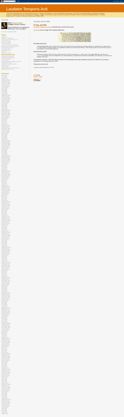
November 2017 (6, 280)
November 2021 (6, 341)
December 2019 (6, 312)
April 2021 (4, 332)
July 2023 (4, 366)
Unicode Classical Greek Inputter (10, 67)
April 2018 (4, 286)
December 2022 (6, 357)
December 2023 (6, 373)
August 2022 (5, 352)
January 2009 (5, 146)
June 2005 (4, 91)
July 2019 (4, 305)
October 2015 (5, 248)
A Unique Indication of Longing (42, 27)
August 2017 (5, 276)
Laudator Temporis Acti (26, 9)
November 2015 (6, 250)
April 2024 (4, 378)
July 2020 (4, 321)
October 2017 (5, 279)
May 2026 (4, 409)
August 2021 (5, 337)
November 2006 (6, 113)
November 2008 (6, 143)
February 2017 (6, 269)
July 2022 (4, 351)
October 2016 (5, 264)
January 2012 (5, 191)
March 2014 (5, 224)
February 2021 (6, 330)
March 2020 (5, 316)
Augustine (4, 36)
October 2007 (5, 127)
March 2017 (5, 270)
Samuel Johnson (6, 40)
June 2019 (4, 304)
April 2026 (4, 408)
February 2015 (6, 238)
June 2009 (4, 152)
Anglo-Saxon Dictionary (8, 56)
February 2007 (6, 117)
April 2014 (4, 226)
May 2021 (4, 333)
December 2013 (6, 221)
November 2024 (6, 387)
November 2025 (6, 402)
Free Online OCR (6, 59)
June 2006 (4, 107)
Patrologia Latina (6, 50)
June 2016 (4, 259)
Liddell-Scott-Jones (7, 62)
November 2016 (6, 265)
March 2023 (5, 361)
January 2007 (5, 115)
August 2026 (5, 413)
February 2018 (6, 284)
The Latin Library (6, 43)
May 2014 (4, 227)
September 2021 (6, 338)
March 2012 (5, 194)
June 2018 (4, 289)
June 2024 (4, 380)
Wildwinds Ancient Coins (8, 69)
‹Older (40, 76)
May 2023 (4, 364)
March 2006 (5, 103)
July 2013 (4, 214)
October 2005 (5, 96)
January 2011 (5, 176)
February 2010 (6, 162)
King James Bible (6, 42)
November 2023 (6, 371)
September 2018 (6, 293)
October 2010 (5, 172)
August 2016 (5, 261)
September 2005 (6, 95)
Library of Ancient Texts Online (10, 45)
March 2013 (5, 209)
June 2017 (4, 274)
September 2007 (6, 126)
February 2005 (6, 86)
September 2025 (6, 399)
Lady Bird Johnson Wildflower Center (11, 61)
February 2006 (6, 101)
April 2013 (4, 210)
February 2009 (6, 147)
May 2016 (4, 257)
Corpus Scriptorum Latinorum (9, 39)
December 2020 (6, 327)
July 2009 (4, 153)
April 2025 (4, 393)
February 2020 (6, 314)
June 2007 (4, 122)
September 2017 (6, 278)
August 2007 (5, 124)
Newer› (35, 76)
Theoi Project (5, 66)
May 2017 (4, 273)
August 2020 (5, 322)
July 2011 (4, 184)
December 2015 (6, 251)
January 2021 (5, 328)
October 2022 (5, 355)
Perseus (4, 51)
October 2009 (5, 157)
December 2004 (6, 84)
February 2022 (6, 345)
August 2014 (5, 231)
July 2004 (4, 77)
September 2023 (6, 369)
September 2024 (6, 384)
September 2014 (6, 232)
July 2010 (4, 169)
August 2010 (5, 170)
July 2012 (4, 199)
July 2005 (4, 93)
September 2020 (6, 323)
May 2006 (4, 105)
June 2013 (4, 213)
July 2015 (4, 245)
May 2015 (4, 242)
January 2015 (5, 237)
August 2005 (5, 94)
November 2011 (6, 189)
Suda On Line (5, 65)
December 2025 (6, 403)
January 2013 (5, 207)
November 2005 (6, 98)
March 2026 (5, 407)
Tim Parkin (36, 30)
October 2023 (5, 370)
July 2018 (4, 290)
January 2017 (5, 267)
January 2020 (5, 313)
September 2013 (6, 217)
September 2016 (6, 262)
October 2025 (5, 401)
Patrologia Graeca (6, 49)
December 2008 (6, 145)
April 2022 (4, 347)
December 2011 (6, 190)
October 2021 (5, 340)
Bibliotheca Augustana (7, 38)
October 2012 (5, 203)
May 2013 (4, 212)
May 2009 (4, 151)
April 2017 (4, 271)
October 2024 (5, 385)
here (79, 54)
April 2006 (4, 104)
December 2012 (6, 205)
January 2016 (5, 252)
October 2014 (5, 233)
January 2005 (5, 85)
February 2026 (6, 406)
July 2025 (4, 397)
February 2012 (6, 193)
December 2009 (6, 160)
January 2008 (5, 131)
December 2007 (6, 129)
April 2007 (4, 119)
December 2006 (6, 114)
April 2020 (4, 317)
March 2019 (5, 300)
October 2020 (5, 325)
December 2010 (6, 175)
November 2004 (6, 82)
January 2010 (5, 161)
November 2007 (6, 128)
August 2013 (5, 216)
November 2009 (6, 159)
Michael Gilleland (17, 23)
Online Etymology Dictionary (9, 64)
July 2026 (4, 412)
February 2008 (6, 132)
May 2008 (4, 136)
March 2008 (5, 133)
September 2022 (6, 354)
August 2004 (5, 79)
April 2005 (4, 89)
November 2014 (6, 235)
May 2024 (4, 379)
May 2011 (4, 181)
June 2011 (4, 183)
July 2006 (4, 108)
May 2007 (4, 120)
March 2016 (5, 255)
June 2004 (4, 76)
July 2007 (4, 123)
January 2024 (5, 374)
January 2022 (5, 344)
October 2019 (5, 309)
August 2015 (5, 246)
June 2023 (4, 365)
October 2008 (5, 142)
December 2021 (6, 342)
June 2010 (4, 167)
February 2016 (6, 254)
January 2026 (5, 404)
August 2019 (5, 307)
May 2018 (4, 288)
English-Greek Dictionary (8, 57)
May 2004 (4, 75)
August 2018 (5, 292)
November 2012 (6, 204)
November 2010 (6, 174)
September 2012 (6, 202)
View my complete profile (8, 31)
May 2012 (4, 197)
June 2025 (4, 395)
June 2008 (4, 137)
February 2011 (5, 178)
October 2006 (5, 112)
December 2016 (6, 266)
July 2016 (4, 260)
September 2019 (6, 308)
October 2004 (5, 81)
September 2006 (6, 110)
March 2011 (5, 179)
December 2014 (6, 236)
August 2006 (5, 109)
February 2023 (6, 360)
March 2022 (5, 346)
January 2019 (5, 298)
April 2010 (4, 165)
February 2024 (6, 375)
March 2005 (5, 88)
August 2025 (5, 398)
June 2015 (4, 243)
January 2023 (5, 359)
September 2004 (6, 80)
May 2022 (4, 349)
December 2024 (6, 388)
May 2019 (4, 303)
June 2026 (4, 411)
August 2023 (5, 368)
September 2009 (6, 156)
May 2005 (4, 90)
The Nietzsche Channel (8, 47)
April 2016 (4, 256)
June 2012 (4, 198)
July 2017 (4, 275)
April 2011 (4, 180)
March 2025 (5, 392)
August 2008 (5, 139)
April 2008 (4, 134)
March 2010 (5, 164)
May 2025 (4, 394)
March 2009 (5, 148)
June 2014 (4, 228)
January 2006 (5, 100)
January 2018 (5, 283)
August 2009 (5, 155)
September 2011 (6, 186)
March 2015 (5, 240)
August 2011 (5, 185)
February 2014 (6, 223)
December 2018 (6, 297)
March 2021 (5, 331)
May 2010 (4, 166)
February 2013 (6, 208)
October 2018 (5, 294)
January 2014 (5, 222)
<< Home (36, 75)
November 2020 (6, 326)
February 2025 (6, 390)
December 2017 (6, 281)
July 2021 (4, 336)
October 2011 (5, 188)
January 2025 (5, 389)
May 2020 (4, 318)
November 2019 (6, 311)
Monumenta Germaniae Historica (10, 46)
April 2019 (4, 302)
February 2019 (6, 299)
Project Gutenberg (6, 53)
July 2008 (4, 138)
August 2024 (5, 383)
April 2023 (4, 363)
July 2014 (4, 229)
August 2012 (5, 200)
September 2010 (6, 171)
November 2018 (6, 295)
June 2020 (4, 319)
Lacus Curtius (5, 60)
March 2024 (5, 376)
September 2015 (6, 247)
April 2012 (4, 195)
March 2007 (5, 118)
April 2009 (4, 150)
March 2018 (5, 285)
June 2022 (4, 350)
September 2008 (6, 141)
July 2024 (4, 382)
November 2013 (6, 219)
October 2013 (5, 218)
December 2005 (6, 99)
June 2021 (4, 335)
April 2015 (4, 241)
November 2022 (6, 356)
